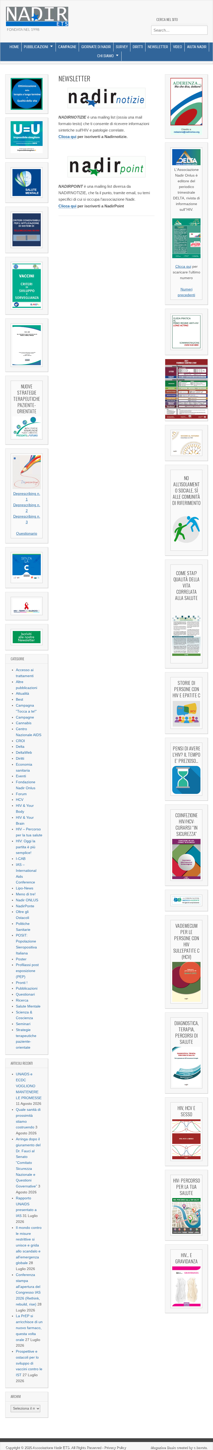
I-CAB (20, 859)
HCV (19, 800)
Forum (21, 794)
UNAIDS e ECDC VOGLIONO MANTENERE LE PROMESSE (29, 1086)
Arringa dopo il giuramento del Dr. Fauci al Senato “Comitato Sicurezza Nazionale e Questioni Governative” (28, 1162)
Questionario (26, 533)
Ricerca (22, 1000)
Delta (20, 747)
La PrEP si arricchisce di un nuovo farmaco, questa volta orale (29, 1328)
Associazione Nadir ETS (50, 1447)
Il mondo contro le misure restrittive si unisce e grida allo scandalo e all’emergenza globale (29, 1245)
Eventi (21, 776)
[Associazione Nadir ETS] (37, 14)
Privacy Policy (115, 1447)
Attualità (22, 693)
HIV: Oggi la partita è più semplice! (25, 847)
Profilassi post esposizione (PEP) (27, 971)
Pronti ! (22, 983)
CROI (20, 741)
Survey (122, 47)
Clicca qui (67, 136)
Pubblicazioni (36, 47)
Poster (21, 959)
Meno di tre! (26, 894)
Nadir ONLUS (27, 900)
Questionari (25, 994)
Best (19, 699)
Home (14, 47)
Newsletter (158, 47)
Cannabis (23, 723)
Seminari (23, 1024)
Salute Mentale (28, 1006)
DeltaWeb (24, 753)
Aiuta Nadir (197, 47)
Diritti (138, 47)
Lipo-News (24, 888)
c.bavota (200, 1447)
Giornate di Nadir (96, 47)
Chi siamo (105, 56)
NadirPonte (25, 906)
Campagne (67, 47)
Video (177, 47)
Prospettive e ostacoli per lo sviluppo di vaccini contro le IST (29, 1363)
